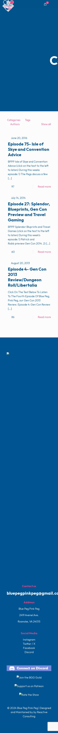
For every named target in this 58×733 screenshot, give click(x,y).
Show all (46, 124)
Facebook (29, 648)
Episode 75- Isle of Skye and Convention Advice (28, 149)
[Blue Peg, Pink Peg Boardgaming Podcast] (8, 3)
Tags (27, 120)
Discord (29, 652)
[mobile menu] (54, 4)
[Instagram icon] (32, 722)
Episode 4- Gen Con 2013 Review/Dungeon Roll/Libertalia (27, 277)
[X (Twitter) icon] (26, 722)
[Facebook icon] (23, 722)
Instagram (29, 639)
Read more (44, 186)
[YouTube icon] (29, 722)
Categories (13, 120)
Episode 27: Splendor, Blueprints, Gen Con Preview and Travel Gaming (29, 211)
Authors (15, 124)
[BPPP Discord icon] (35, 722)
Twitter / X (29, 643)
